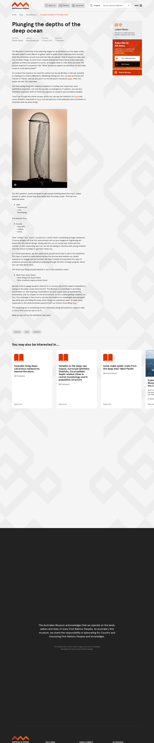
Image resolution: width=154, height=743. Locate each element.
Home (14, 14)
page (70, 78)
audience (36, 332)
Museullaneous (31, 14)
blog (26, 332)
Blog (21, 14)
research (17, 332)
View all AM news (125, 72)
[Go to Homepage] (26, 739)
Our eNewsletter (128, 58)
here (77, 96)
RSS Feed (125, 64)
